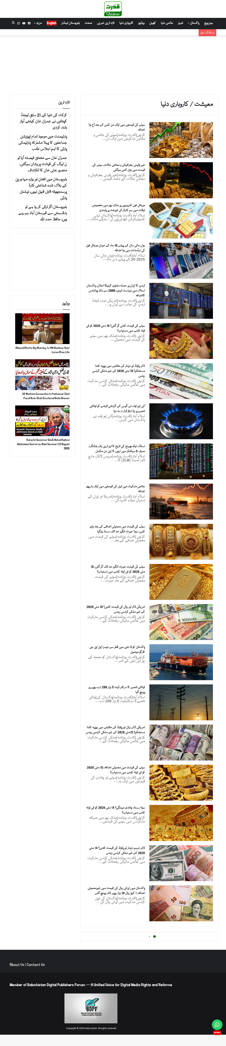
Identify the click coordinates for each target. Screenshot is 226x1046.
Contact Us (36, 965)
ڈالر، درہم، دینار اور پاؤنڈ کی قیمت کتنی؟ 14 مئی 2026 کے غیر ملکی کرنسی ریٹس (117, 850)
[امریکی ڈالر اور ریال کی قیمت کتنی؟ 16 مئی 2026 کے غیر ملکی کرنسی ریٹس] (181, 622)
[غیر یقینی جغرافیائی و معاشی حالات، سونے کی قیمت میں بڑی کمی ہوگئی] (181, 180)
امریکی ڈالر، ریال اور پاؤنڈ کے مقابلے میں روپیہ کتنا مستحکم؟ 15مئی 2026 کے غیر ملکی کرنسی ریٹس (115, 730)
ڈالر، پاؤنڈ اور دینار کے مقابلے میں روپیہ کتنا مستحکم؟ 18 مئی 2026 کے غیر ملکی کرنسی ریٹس (118, 371)
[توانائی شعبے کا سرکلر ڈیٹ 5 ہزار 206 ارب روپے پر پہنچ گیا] (181, 702)
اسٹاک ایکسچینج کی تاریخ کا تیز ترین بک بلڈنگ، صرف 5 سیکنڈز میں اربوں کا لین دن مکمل (117, 449)
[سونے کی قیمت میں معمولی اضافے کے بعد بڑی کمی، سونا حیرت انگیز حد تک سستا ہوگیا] (181, 542)
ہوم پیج (208, 23)
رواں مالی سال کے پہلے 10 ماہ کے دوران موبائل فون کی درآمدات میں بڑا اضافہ (115, 248)
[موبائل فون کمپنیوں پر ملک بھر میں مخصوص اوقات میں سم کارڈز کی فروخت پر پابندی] (181, 220)
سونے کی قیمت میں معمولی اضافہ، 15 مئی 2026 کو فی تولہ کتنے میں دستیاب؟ (116, 770)
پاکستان (194, 23)
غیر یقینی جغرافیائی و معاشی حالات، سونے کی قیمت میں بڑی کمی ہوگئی (118, 167)
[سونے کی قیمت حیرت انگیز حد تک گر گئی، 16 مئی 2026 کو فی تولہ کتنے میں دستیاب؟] (181, 582)
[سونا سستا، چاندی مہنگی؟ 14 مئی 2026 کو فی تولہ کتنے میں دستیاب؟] (181, 823)
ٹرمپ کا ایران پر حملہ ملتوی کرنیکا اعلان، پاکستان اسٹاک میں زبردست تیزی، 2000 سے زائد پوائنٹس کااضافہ (116, 290)
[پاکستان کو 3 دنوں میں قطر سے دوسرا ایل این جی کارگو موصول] (181, 662)
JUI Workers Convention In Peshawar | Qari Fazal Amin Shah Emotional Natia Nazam (46, 396)
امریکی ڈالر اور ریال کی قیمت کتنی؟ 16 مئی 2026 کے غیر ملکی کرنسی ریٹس (116, 609)
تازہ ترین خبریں (105, 23)
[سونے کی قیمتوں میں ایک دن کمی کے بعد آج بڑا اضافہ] (181, 140)
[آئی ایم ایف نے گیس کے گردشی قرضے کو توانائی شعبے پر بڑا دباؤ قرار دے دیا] (181, 421)
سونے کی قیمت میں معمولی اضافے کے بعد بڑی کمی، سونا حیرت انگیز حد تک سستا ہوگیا (117, 529)
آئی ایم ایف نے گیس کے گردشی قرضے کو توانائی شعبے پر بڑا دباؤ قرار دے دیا (117, 409)
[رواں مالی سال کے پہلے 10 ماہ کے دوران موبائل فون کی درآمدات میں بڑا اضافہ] (181, 261)
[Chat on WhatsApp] (217, 1024)
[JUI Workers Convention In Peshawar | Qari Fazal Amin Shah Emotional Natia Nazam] (42, 374)
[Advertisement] (113, 64)
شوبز (180, 23)
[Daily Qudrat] (113, 9)
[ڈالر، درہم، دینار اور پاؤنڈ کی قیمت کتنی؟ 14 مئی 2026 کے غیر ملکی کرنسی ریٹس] (181, 863)
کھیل (152, 23)
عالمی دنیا (167, 23)
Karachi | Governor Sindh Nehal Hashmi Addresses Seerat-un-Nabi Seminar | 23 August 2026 (43, 444)
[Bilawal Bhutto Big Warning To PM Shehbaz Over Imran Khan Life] (42, 328)
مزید (39, 23)
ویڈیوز (141, 23)
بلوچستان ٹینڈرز (70, 23)
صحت (88, 23)
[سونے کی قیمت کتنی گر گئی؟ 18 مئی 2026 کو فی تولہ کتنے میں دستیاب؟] (181, 341)
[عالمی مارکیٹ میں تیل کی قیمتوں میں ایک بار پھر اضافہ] (181, 502)
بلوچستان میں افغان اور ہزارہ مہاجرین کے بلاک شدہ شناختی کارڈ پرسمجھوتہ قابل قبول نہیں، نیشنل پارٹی (135, 32)
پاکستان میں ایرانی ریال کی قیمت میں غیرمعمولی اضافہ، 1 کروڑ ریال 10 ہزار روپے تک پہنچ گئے (116, 891)
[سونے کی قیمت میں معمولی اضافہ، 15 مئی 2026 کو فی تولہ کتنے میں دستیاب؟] (181, 783)
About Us (17, 965)
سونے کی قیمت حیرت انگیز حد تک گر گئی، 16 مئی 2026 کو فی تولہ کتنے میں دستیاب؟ (118, 569)
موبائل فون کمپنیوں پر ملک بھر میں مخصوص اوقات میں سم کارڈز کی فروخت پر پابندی (118, 208)
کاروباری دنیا (126, 23)
